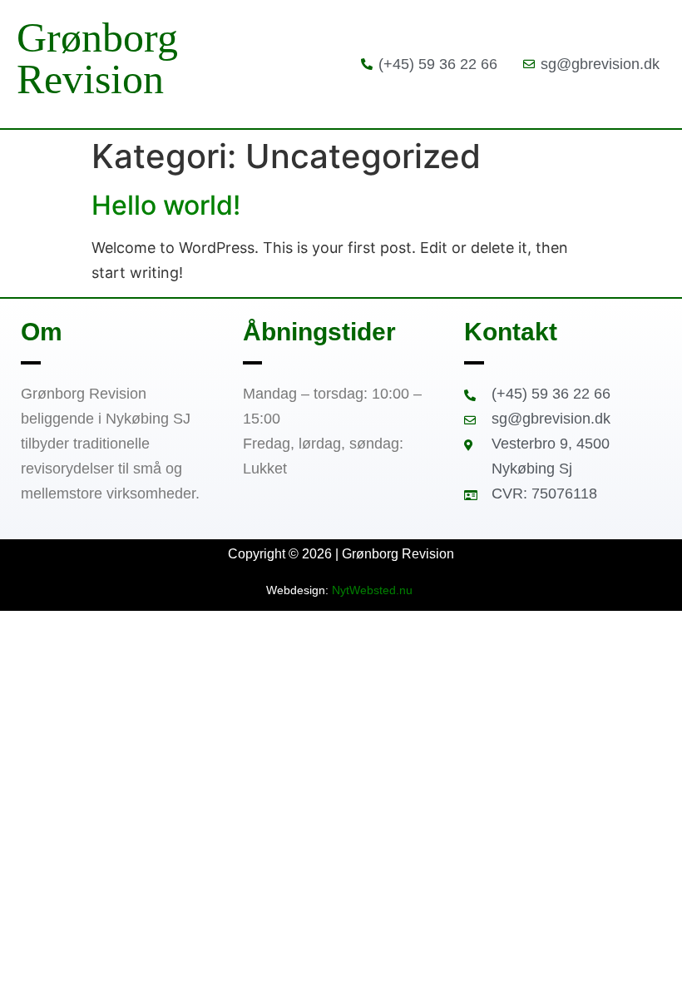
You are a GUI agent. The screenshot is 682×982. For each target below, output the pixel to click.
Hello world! (165, 205)
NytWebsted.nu (374, 590)
